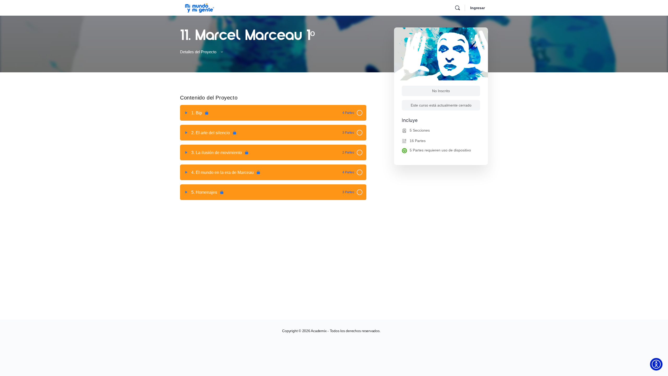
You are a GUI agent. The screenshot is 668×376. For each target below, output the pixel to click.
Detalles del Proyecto (198, 52)
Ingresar (477, 8)
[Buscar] (457, 8)
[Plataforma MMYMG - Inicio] (199, 7)
